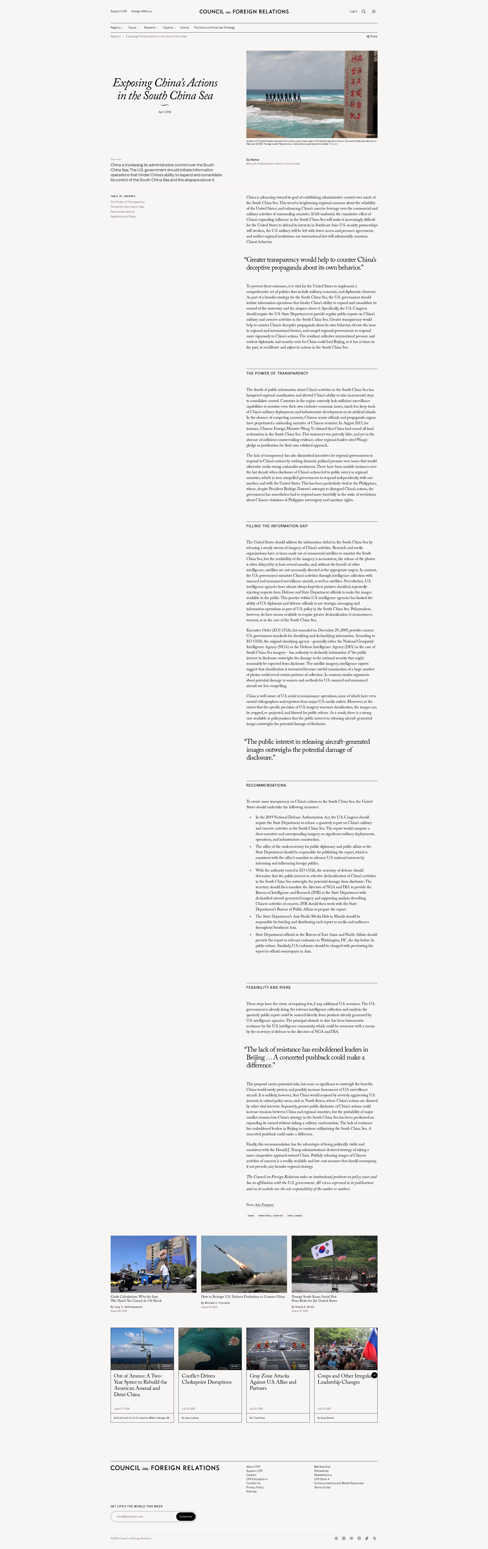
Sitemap (251, 1491)
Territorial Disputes (270, 1215)
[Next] (374, 1375)
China (251, 1215)
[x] (374, 1538)
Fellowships (321, 1471)
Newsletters (322, 1475)
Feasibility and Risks (123, 216)
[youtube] (351, 1538)
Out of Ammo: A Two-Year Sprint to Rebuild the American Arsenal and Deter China (140, 1385)
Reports (116, 36)
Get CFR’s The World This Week (137, 1506)
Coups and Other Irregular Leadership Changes (345, 1379)
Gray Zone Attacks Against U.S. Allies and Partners (273, 1382)
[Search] (364, 11)
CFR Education (255, 1479)
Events (185, 27)
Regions (116, 27)
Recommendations (123, 211)
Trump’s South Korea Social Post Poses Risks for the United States (314, 1299)
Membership (322, 1466)
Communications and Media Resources (339, 1483)
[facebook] (336, 1538)
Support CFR (119, 11)
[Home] (244, 11)
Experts (168, 27)
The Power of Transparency (128, 202)
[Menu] (374, 11)
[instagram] (359, 1538)
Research (150, 27)
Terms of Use (322, 1487)
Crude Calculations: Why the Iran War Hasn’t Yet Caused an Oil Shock (136, 1299)
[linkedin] (344, 1538)
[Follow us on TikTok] (367, 1538)
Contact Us (253, 1483)
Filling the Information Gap (127, 206)
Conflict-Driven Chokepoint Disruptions (207, 1379)
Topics (132, 27)
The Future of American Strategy (214, 27)
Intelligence (294, 1215)
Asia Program (264, 1205)
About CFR (253, 1466)
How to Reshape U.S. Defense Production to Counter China (243, 1297)
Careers (251, 1475)
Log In (353, 11)
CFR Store (320, 1479)
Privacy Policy (255, 1487)
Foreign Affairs (140, 11)
